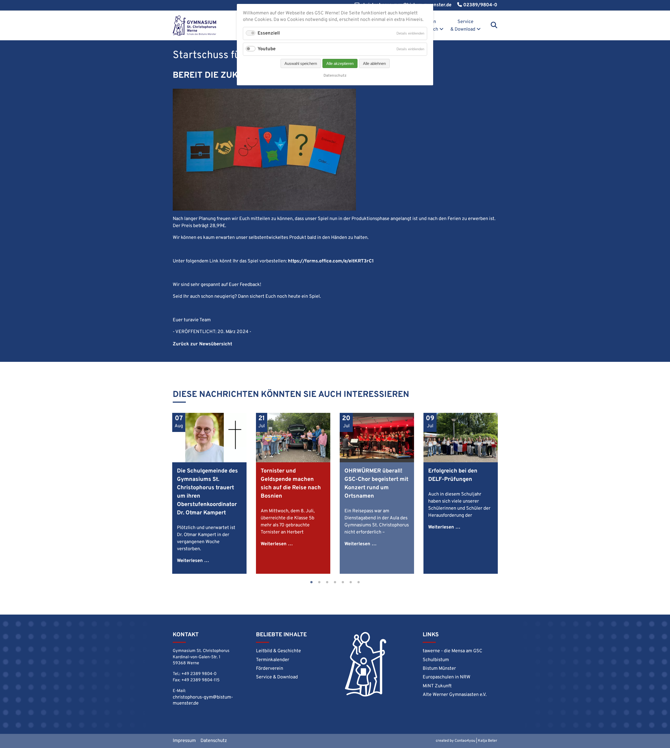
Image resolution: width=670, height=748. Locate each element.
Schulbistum (436, 660)
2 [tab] (319, 582)
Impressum (184, 741)
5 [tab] (342, 582)
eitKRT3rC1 (361, 261)
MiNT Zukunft (437, 686)
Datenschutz (213, 741)
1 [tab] (311, 582)
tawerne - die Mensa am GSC (452, 651)
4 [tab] (335, 582)
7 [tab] (358, 582)
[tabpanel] (209, 493)
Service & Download (462, 25)
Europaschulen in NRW (446, 677)
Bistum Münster (439, 669)
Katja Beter (487, 740)
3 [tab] (327, 582)
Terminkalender (272, 660)
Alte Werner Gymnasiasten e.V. (455, 695)
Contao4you (465, 740)
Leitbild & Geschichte (278, 651)
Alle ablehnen (374, 63)
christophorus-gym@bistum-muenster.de (203, 700)
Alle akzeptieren (340, 63)
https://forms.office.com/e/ (318, 261)
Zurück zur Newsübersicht (202, 344)
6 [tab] (350, 582)
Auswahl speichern (300, 63)
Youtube (267, 49)
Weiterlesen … (193, 561)
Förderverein (269, 669)
